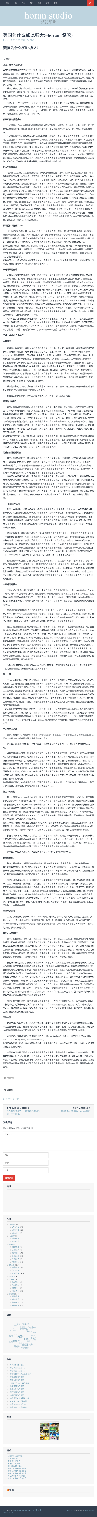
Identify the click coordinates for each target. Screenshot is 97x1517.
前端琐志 (15, 1250)
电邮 (39, 3)
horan (7, 40)
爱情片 (28, 1327)
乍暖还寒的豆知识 (17, 1386)
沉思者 (12, 1279)
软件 (28, 1347)
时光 (15, 3)
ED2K (29, 1344)
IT (9, 1331)
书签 (17, 1099)
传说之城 (15, 1282)
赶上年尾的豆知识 (17, 1377)
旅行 (15, 1325)
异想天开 (15, 1288)
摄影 (15, 1346)
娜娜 (11, 1490)
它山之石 (15, 1285)
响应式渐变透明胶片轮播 (19, 1398)
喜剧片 (33, 1342)
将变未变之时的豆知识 (19, 1407)
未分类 (8, 1099)
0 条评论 (33, 40)
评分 (23, 3)
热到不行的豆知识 (17, 1395)
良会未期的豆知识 (17, 1365)
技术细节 (15, 1253)
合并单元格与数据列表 (19, 1401)
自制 (31, 3)
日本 (13, 1328)
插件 (20, 1326)
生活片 (11, 1339)
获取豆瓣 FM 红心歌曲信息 (20, 1374)
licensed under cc (28, 1510)
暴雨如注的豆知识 (17, 1389)
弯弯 (14, 1329)
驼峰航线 (15, 1305)
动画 (13, 1335)
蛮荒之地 (15, 1291)
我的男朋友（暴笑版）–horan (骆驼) (75, 1109)
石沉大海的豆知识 (17, 1380)
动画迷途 (15, 1227)
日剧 (24, 1338)
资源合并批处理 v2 (17, 1368)
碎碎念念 (15, 1299)
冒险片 (22, 1323)
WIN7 (20, 1331)
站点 (16, 1338)
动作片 (16, 1342)
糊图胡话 (15, 1302)
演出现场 (15, 1270)
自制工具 (28, 1334)
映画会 (12, 1265)
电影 (24, 1347)
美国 (22, 1340)
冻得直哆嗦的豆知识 (18, 1404)
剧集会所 (15, 1267)
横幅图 (31, 1335)
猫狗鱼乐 (15, 1296)
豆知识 (30, 1325)
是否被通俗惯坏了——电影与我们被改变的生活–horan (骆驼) (24, 1111)
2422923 (69, 1510)
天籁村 (12, 1236)
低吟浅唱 (15, 1238)
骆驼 (7, 3)
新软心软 (15, 1256)
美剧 (32, 1341)
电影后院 (15, 1273)
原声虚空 (15, 1241)
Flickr (32, 1337)
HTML (35, 1336)
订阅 (47, 3)
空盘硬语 (15, 1259)
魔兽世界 (24, 1324)
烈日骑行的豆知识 (17, 1392)
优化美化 (15, 1247)
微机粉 (12, 1244)
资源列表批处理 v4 (17, 1371)
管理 (55, 3)
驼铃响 (12, 1294)
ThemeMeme (89, 1510)
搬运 (32, 1330)
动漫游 (12, 1224)
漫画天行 (15, 1233)
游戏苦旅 (15, 1230)
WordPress (35, 1331)
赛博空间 (15, 1262)
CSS (18, 1333)
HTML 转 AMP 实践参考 (19, 1383)
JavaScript (20, 1345)
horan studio (48, 14)
